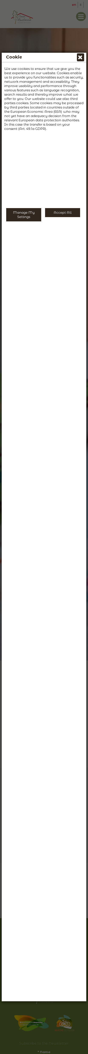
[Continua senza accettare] (80, 58)
